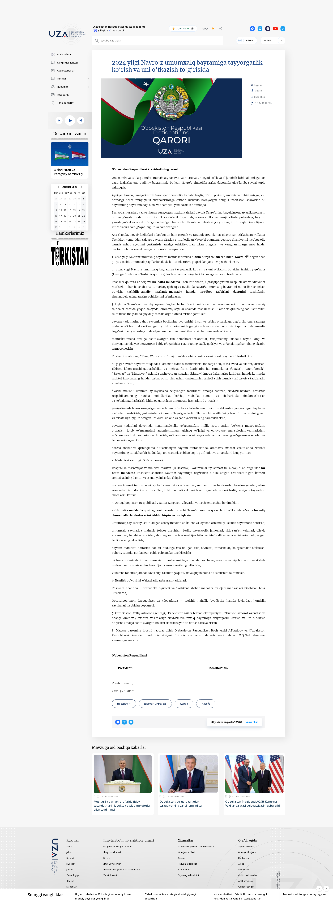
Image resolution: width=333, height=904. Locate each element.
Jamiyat (70, 869)
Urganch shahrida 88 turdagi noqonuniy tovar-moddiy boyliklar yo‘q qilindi (103, 896)
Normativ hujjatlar (247, 852)
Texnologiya (72, 875)
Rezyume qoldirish (188, 863)
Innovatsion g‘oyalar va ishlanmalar (121, 869)
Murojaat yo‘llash (186, 852)
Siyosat (70, 858)
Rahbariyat (243, 858)
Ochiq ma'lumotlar (247, 875)
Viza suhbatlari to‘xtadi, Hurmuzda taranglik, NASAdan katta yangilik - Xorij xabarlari (241, 896)
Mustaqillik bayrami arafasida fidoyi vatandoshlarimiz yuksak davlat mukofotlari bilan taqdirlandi (122, 805)
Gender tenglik (246, 886)
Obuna (181, 858)
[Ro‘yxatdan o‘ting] (94, 796)
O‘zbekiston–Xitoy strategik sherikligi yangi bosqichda (170, 896)
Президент (124, 703)
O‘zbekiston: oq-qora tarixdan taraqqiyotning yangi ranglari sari (181, 803)
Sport (69, 846)
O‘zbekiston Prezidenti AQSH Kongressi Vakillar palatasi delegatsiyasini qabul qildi (252, 803)
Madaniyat (71, 886)
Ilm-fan (70, 880)
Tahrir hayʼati (110, 875)
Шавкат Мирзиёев (155, 703)
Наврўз (206, 703)
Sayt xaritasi (184, 869)
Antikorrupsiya (246, 880)
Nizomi (106, 858)
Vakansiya (243, 869)
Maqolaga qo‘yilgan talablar (117, 846)
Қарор (184, 703)
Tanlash (263, 90)
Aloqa (241, 863)
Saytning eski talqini (188, 875)
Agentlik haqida (246, 846)
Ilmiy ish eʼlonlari (112, 852)
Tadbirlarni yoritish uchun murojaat (196, 846)
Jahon (69, 852)
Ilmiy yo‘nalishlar (112, 863)
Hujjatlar (258, 85)
